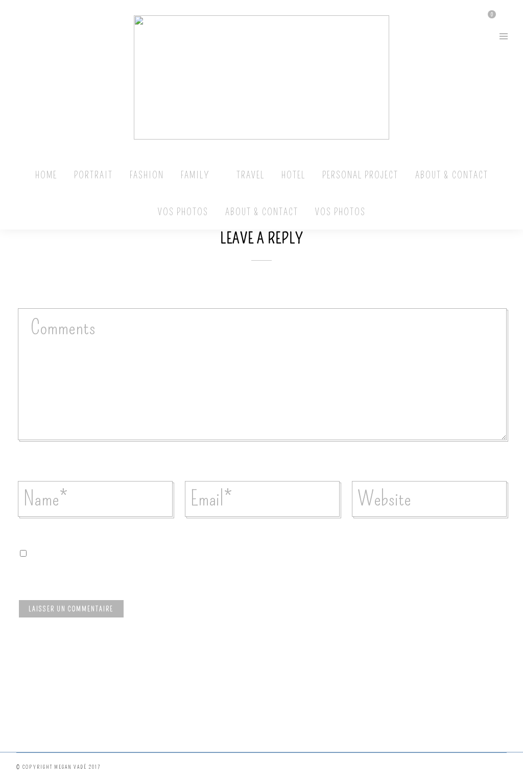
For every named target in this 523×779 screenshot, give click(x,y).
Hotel (293, 175)
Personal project (360, 175)
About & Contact (451, 175)
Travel (250, 175)
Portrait (93, 175)
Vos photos (183, 212)
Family (195, 175)
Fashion (147, 175)
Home (46, 175)
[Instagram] (18, 35)
